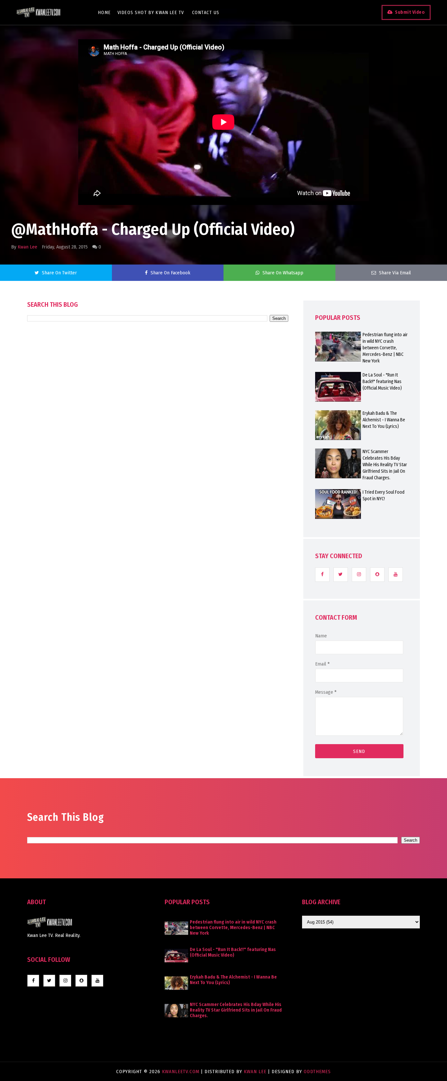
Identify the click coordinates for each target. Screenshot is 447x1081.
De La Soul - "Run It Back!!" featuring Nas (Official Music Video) (382, 381)
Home (104, 12)
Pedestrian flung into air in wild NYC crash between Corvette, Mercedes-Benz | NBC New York (385, 348)
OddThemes (317, 1071)
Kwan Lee (27, 247)
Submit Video (410, 12)
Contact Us (206, 12)
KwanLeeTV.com (181, 1071)
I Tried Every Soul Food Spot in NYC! (383, 495)
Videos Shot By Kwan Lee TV (150, 12)
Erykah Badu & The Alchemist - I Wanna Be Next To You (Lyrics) (384, 420)
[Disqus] (157, 508)
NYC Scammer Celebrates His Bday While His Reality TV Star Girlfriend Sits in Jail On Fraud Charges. (385, 465)
